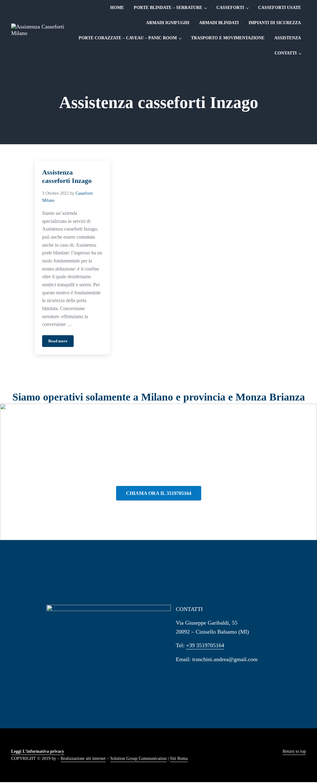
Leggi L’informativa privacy (37, 751)
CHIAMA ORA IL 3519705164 (158, 493)
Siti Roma (179, 758)
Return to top (294, 751)
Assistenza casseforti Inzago (67, 176)
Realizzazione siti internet (83, 758)
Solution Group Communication (138, 758)
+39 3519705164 (205, 645)
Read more (61, 342)
